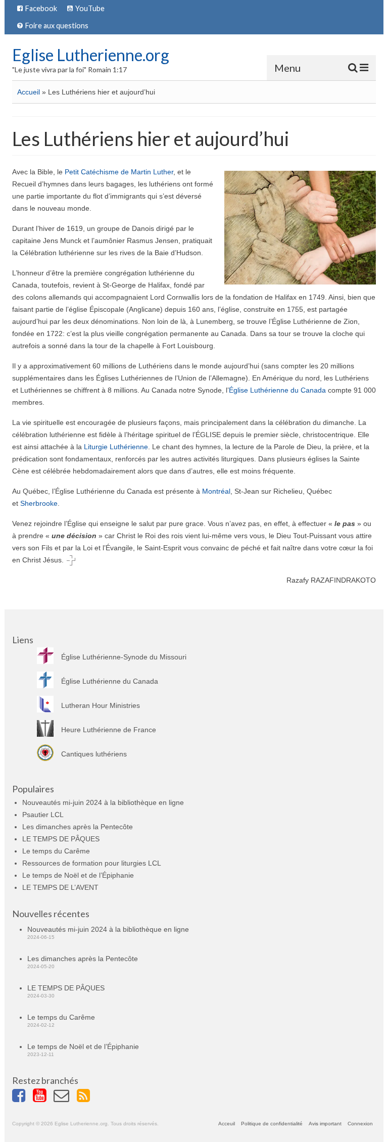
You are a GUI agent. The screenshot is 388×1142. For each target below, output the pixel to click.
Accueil (28, 92)
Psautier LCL (43, 815)
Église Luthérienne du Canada (277, 390)
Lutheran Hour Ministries (100, 705)
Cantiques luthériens (94, 754)
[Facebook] (22, 1097)
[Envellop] (65, 1097)
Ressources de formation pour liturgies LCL (91, 863)
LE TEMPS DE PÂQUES (61, 839)
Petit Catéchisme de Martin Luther (119, 172)
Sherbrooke (39, 503)
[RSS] (87, 1097)
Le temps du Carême (56, 851)
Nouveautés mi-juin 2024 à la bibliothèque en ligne (103, 802)
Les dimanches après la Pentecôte (77, 827)
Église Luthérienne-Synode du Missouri (123, 657)
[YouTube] (43, 1097)
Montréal (216, 491)
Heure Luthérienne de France (108, 730)
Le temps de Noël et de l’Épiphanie (78, 875)
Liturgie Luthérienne (116, 447)
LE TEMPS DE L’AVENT (60, 887)
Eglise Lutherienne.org (90, 55)
